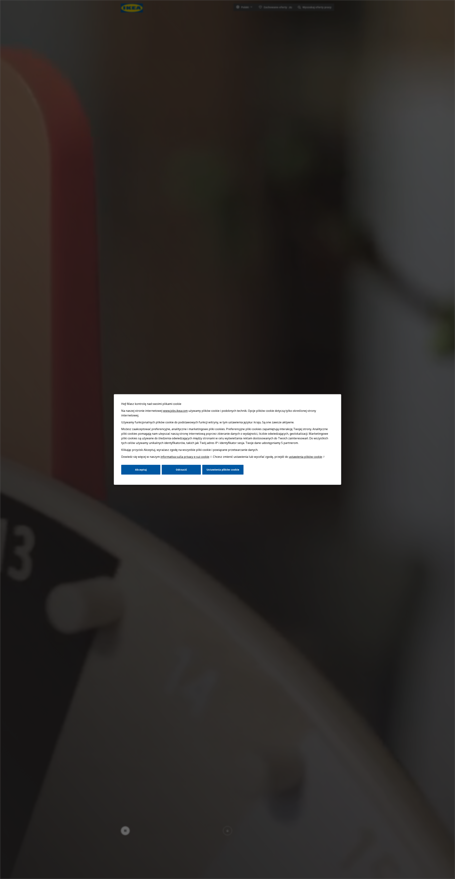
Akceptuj (141, 469)
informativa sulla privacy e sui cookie (184, 457)
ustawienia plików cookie (305, 457)
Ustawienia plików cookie (223, 469)
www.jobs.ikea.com (175, 411)
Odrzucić (181, 469)
